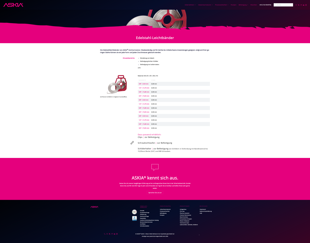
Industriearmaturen (165, 209)
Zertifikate (142, 224)
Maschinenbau (184, 217)
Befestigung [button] (243, 5)
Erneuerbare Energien (186, 219)
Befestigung (163, 213)
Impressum (203, 209)
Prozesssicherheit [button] (221, 5)
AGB (201, 213)
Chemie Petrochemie (185, 215)
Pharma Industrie (184, 213)
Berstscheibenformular (146, 222)
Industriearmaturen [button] (204, 5)
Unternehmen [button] (189, 5)
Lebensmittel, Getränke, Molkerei (189, 224)
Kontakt (142, 210)
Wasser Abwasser (184, 221)
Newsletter (143, 218)
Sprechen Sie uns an (155, 193)
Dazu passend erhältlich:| (149, 135)
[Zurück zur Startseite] (13, 5)
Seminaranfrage (144, 216)
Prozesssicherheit (164, 211)
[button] (117, 84)
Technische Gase (184, 223)
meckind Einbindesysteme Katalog (149, 220)
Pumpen (233, 5)
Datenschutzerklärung (206, 211)
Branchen (254, 5)
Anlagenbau (183, 209)
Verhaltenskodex (144, 226)
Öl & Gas (182, 211)
